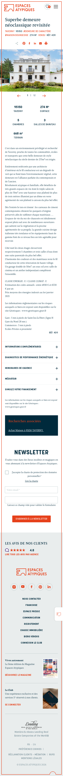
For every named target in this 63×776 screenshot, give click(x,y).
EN (34, 744)
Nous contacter (31, 599)
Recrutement (31, 624)
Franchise (31, 605)
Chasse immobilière (31, 630)
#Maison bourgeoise (16, 35)
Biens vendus (31, 636)
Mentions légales (31, 758)
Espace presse (31, 611)
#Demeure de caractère (37, 31)
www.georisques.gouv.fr (15, 406)
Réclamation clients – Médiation (27, 754)
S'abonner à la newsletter (31, 519)
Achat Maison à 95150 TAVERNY (26, 430)
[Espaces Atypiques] (19, 10)
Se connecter (13, 705)
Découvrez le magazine (18, 675)
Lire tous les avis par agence (21, 554)
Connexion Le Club (31, 643)
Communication (31, 617)
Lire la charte (31, 481)
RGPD (52, 754)
